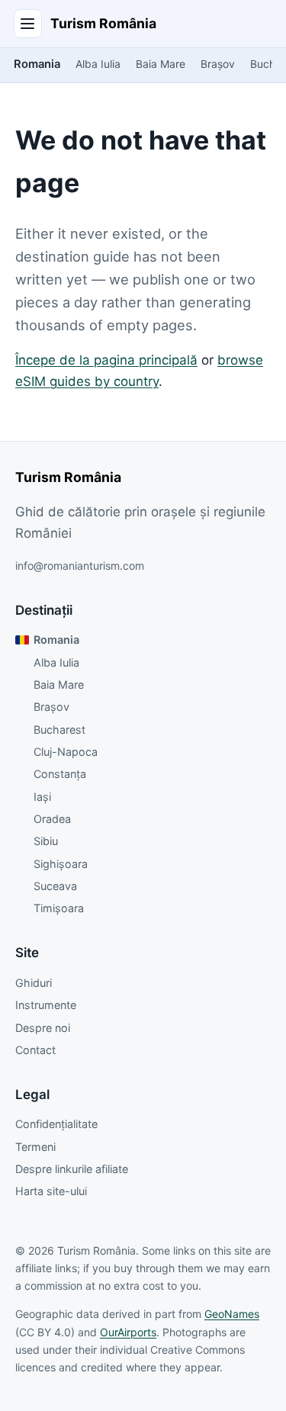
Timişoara (59, 908)
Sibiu (46, 840)
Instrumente (45, 1004)
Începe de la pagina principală (106, 360)
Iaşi (42, 796)
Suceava (55, 885)
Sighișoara (61, 863)
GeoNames (231, 1313)
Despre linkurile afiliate (71, 1168)
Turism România (103, 23)
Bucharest (59, 729)
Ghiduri (33, 982)
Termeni (35, 1146)
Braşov (218, 64)
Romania (37, 64)
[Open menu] (28, 23)
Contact (35, 1049)
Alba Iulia (98, 64)
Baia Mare (160, 64)
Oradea (52, 818)
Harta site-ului (51, 1190)
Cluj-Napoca (66, 751)
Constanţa (60, 773)
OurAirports (128, 1332)
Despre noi (42, 1027)
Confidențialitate (56, 1123)
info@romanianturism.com (79, 565)
